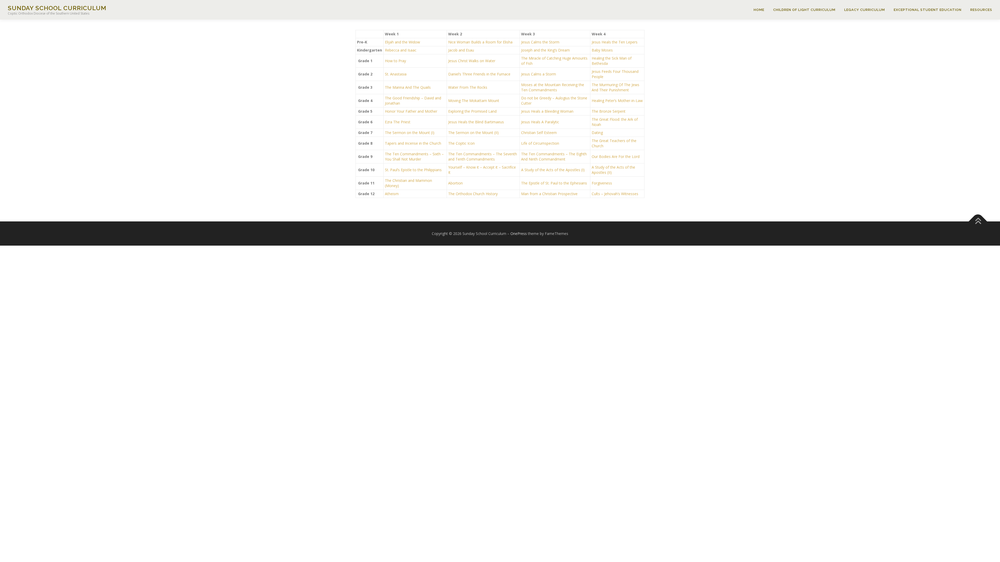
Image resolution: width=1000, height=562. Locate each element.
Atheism (392, 193)
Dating (597, 132)
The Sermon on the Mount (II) (473, 132)
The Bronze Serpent (609, 111)
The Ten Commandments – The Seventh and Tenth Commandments (482, 156)
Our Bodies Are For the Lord (616, 156)
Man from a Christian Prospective (549, 193)
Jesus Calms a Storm (538, 74)
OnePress (518, 233)
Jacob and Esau (461, 50)
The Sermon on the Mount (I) (409, 132)
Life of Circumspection (540, 143)
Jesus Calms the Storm (540, 42)
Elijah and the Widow (402, 42)
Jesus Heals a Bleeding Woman (547, 111)
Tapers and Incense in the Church (413, 143)
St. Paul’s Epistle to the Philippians (413, 169)
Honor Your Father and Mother (411, 111)
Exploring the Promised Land (472, 111)
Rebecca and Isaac (400, 50)
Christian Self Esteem (539, 132)
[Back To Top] (978, 221)
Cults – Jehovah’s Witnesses (615, 193)
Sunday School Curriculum (57, 7)
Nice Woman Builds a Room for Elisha (480, 42)
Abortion (455, 183)
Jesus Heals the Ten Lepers (615, 42)
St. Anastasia (396, 74)
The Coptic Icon (461, 143)
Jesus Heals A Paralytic (540, 121)
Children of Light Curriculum (804, 10)
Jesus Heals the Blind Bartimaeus (476, 121)
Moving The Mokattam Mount (473, 100)
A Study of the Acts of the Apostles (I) (553, 169)
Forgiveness (602, 183)
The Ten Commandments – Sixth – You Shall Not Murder (414, 156)
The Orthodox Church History (473, 193)
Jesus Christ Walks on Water (471, 60)
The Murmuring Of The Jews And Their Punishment (615, 87)
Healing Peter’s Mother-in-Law (617, 100)
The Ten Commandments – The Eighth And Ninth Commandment (554, 156)
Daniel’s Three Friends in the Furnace (479, 74)
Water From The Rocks (467, 87)
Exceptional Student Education (927, 10)
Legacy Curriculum (864, 10)
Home (759, 10)
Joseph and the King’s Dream (545, 50)
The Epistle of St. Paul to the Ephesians (554, 183)
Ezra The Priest (397, 121)
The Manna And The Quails (408, 87)
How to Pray (395, 60)
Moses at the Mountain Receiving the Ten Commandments (552, 87)
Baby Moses (602, 50)
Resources (981, 10)
